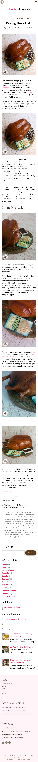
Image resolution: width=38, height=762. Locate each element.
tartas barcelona (15, 532)
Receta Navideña (9, 591)
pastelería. (32, 523)
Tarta (24, 530)
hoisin (10, 519)
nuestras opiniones (12, 607)
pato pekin (18, 526)
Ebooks (5, 576)
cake (13, 512)
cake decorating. (21, 512)
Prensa (5, 588)
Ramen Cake (7, 88)
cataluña (21, 515)
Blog (10, 18)
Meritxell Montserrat (16, 28)
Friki (28, 18)
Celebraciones (19, 18)
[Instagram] (3, 742)
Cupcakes (6, 573)
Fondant (24, 517)
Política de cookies (19, 757)
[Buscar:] (13, 553)
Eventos (5, 579)
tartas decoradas (27, 532)
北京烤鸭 (16, 537)
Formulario (6, 492)
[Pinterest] (6, 742)
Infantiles (6, 585)
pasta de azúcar (17, 521)
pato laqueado (9, 526)
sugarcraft (10, 530)
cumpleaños (16, 517)
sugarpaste (18, 530)
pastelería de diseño (21, 523)
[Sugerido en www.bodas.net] (19, 619)
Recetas (5, 594)
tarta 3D (29, 530)
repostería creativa (25, 528)
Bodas (4, 567)
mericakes (16, 519)
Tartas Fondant (9, 534)
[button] (36, 1)
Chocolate (7, 517)
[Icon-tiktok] (9, 742)
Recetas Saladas (8, 597)
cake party (14, 515)
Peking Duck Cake (19, 23)
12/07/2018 (30, 28)
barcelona (7, 512)
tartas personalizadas (22, 534)
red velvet (7, 528)
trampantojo (8, 537)
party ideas (24, 519)
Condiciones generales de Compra (16, 759)
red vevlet (15, 528)
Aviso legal (28, 759)
